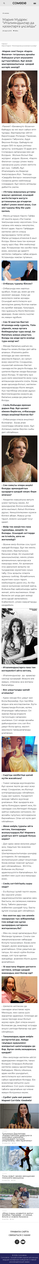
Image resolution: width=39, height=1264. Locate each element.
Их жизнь (5, 13)
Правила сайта (19, 1231)
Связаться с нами (19, 1235)
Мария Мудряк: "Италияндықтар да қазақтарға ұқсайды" (19, 46)
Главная (4, 44)
